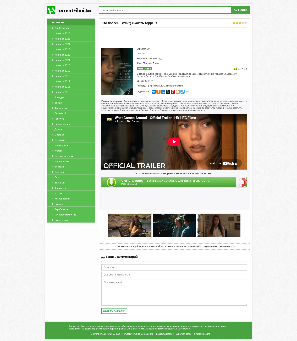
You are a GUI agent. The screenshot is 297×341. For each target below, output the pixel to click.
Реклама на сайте (201, 334)
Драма (156, 63)
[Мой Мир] (163, 92)
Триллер (147, 63)
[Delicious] (182, 92)
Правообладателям (164, 334)
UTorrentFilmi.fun (99, 334)
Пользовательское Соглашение (137, 334)
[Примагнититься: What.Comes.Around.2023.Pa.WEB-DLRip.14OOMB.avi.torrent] (241, 182)
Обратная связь (183, 334)
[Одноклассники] (158, 92)
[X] (168, 92)
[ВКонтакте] (154, 92)
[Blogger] (178, 92)
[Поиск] (241, 10)
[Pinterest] (173, 92)
